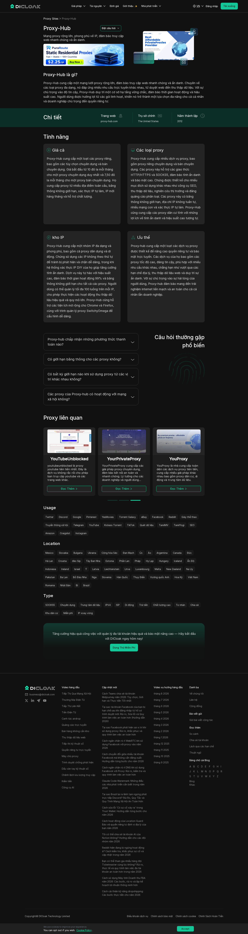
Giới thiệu (128, 6)
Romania (50, 585)
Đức (189, 552)
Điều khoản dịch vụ (137, 916)
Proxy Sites (50, 18)
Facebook (157, 517)
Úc (141, 552)
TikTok (130, 525)
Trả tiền (143, 604)
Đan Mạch (128, 552)
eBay (144, 517)
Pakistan (50, 577)
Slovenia (106, 577)
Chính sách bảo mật (162, 916)
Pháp (138, 561)
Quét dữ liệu (147, 525)
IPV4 (108, 604)
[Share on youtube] (44, 700)
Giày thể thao (189, 517)
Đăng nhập (212, 6)
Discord (63, 517)
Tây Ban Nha (93, 561)
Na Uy (189, 569)
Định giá (114, 6)
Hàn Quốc (122, 577)
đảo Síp (76, 561)
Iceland (178, 561)
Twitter (49, 517)
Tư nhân (180, 604)
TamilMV (163, 525)
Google (77, 517)
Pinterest (91, 517)
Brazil (86, 585)
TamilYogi (179, 525)
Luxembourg (142, 569)
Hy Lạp (150, 561)
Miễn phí (68, 613)
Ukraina (92, 552)
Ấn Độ (190, 561)
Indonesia (50, 569)
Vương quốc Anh (159, 577)
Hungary (164, 561)
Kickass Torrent (113, 525)
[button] (198, 6)
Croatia (62, 561)
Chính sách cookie (186, 916)
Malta (158, 569)
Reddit (172, 517)
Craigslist (65, 533)
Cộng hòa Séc (109, 552)
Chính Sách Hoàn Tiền (211, 916)
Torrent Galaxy (127, 517)
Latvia (95, 569)
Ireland (65, 569)
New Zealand (173, 569)
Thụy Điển (139, 577)
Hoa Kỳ (179, 577)
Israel (77, 569)
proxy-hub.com (109, 121)
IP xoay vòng (85, 613)
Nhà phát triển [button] (149, 6)
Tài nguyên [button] (96, 6)
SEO (192, 525)
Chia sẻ (194, 604)
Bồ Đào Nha (80, 577)
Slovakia (63, 552)
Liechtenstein (111, 569)
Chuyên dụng (67, 604)
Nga (94, 577)
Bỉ (77, 585)
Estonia (110, 561)
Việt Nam (193, 577)
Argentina (162, 552)
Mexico (49, 552)
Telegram (78, 525)
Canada (177, 552)
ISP (118, 604)
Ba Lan (64, 577)
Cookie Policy (84, 930)
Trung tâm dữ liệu (90, 604)
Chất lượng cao (162, 604)
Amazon (49, 533)
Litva (127, 569)
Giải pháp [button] (76, 6)
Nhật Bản (65, 585)
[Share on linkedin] (32, 700)
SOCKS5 (50, 604)
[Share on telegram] (38, 700)
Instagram (81, 533)
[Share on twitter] (26, 700)
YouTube (94, 525)
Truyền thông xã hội (56, 525)
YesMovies (108, 517)
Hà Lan (49, 561)
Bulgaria (78, 552)
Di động (129, 604)
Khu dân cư (51, 613)
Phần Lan (124, 561)
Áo (149, 552)
